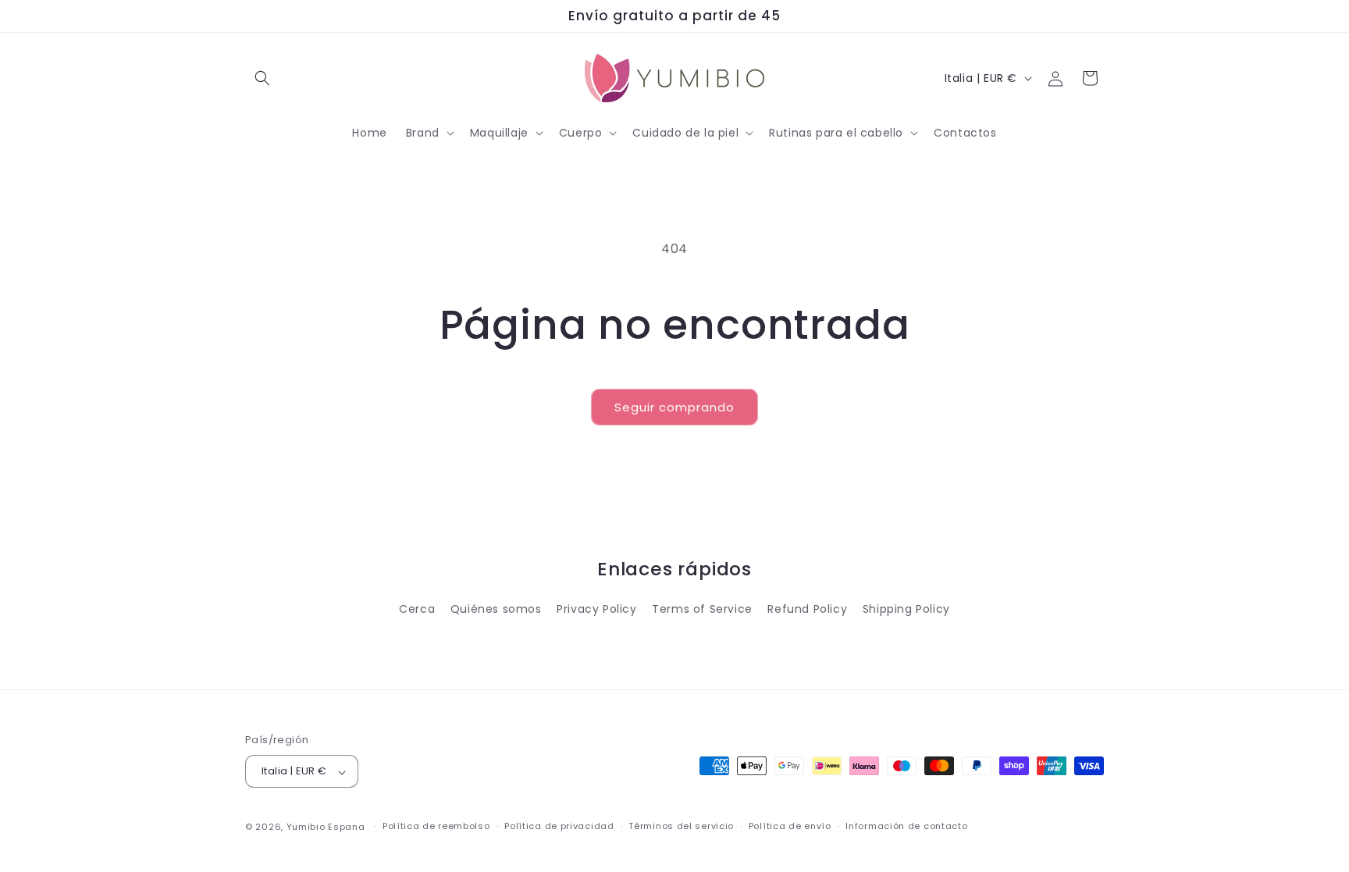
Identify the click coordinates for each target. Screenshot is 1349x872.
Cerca (417, 610)
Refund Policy (807, 610)
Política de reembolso (436, 826)
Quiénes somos (496, 610)
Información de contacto (906, 826)
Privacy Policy (596, 610)
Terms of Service (702, 610)
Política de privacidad (559, 826)
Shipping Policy (906, 610)
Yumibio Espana (326, 826)
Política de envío (790, 826)
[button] (429, 132)
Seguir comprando (674, 407)
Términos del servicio (681, 826)
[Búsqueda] (262, 78)
